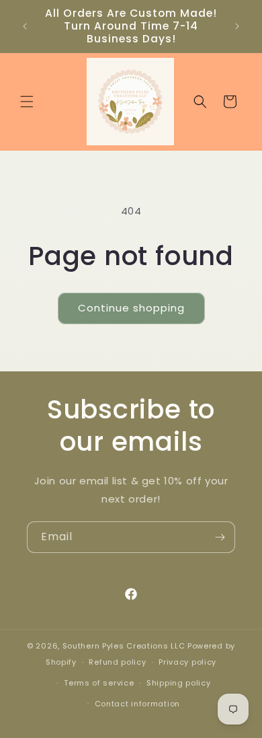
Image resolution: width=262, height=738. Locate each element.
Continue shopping (131, 308)
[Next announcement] (237, 26)
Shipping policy (178, 682)
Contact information (137, 703)
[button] (27, 101)
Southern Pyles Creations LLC (123, 645)
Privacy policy (187, 662)
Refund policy (117, 662)
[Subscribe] (219, 537)
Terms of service (99, 682)
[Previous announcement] (25, 26)
